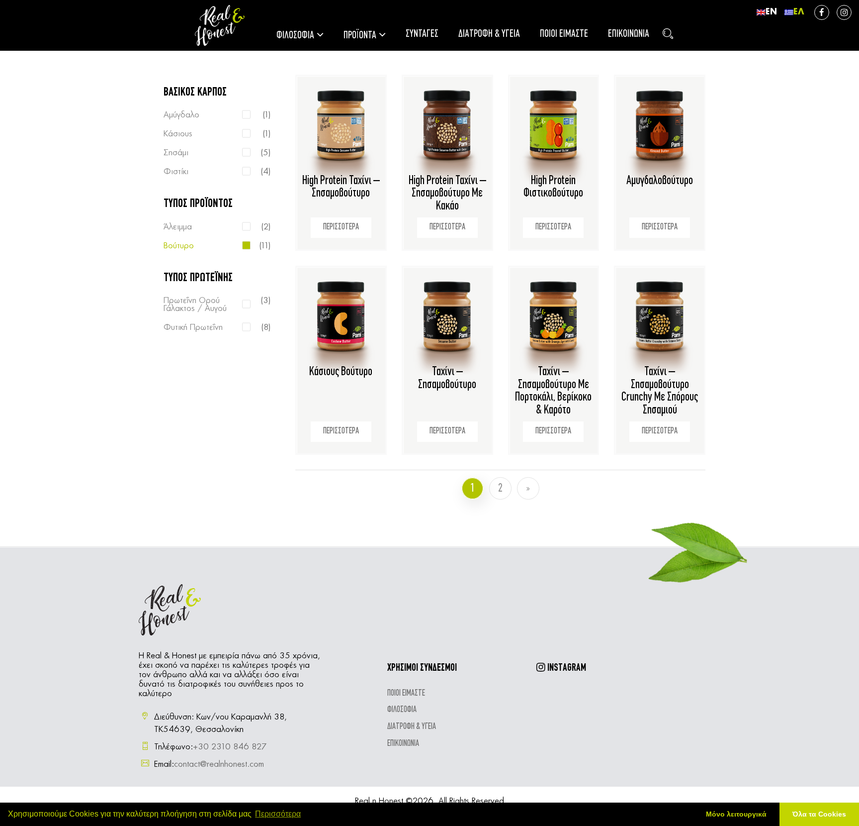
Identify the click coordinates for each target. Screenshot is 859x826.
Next (528, 488)
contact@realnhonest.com (219, 764)
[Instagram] (844, 12)
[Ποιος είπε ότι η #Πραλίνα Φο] (646, 742)
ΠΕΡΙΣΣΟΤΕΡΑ (341, 227)
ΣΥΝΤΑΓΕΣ (422, 34)
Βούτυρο (179, 246)
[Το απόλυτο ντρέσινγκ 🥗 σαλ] (560, 699)
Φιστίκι (176, 172)
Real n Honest (379, 801)
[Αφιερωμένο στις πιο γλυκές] (646, 699)
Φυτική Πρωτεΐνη (193, 327)
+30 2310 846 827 (229, 747)
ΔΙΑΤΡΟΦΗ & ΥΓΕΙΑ (489, 34)
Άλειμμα (178, 227)
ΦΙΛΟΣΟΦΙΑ (295, 35)
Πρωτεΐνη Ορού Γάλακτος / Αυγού (195, 304)
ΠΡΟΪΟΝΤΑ (360, 35)
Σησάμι (176, 153)
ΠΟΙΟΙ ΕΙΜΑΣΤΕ (564, 34)
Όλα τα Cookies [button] (819, 814)
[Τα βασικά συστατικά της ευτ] (604, 699)
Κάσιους (178, 134)
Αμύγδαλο (181, 115)
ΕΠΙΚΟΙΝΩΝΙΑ (628, 34)
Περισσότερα (278, 814)
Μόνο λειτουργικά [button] (736, 814)
